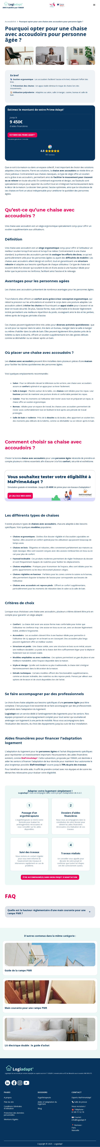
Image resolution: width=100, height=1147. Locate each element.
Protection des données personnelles (14, 1114)
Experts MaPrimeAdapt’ (81, 1098)
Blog (40, 1108)
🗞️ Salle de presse (79, 1102)
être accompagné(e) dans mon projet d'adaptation (50, 877)
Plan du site (9, 1102)
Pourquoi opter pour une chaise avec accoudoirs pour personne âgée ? (51, 21)
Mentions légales (11, 1119)
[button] (94, 5)
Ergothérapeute (44, 1098)
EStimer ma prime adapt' (22, 135)
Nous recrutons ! (79, 1106)
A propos (8, 1098)
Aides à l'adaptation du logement (47, 1103)
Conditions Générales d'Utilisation (13, 1107)
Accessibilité (10, 21)
